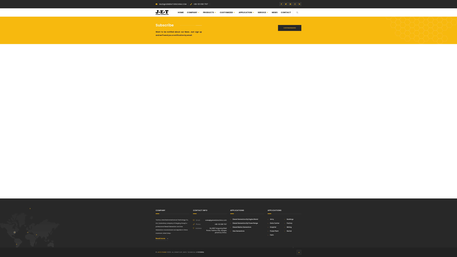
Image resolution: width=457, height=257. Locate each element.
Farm (272, 235)
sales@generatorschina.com (172, 4)
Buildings (290, 219)
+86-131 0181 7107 (201, 4)
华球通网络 (201, 252)
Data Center (274, 223)
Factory (289, 223)
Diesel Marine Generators (242, 227)
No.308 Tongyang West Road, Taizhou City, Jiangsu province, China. (216, 230)
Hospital (273, 227)
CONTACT (286, 12)
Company (192, 12)
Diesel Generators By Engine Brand (245, 219)
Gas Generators (238, 231)
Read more (161, 238)
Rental (289, 231)
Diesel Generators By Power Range (245, 223)
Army (272, 219)
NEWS (275, 12)
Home (181, 12)
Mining (289, 227)
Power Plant (274, 231)
